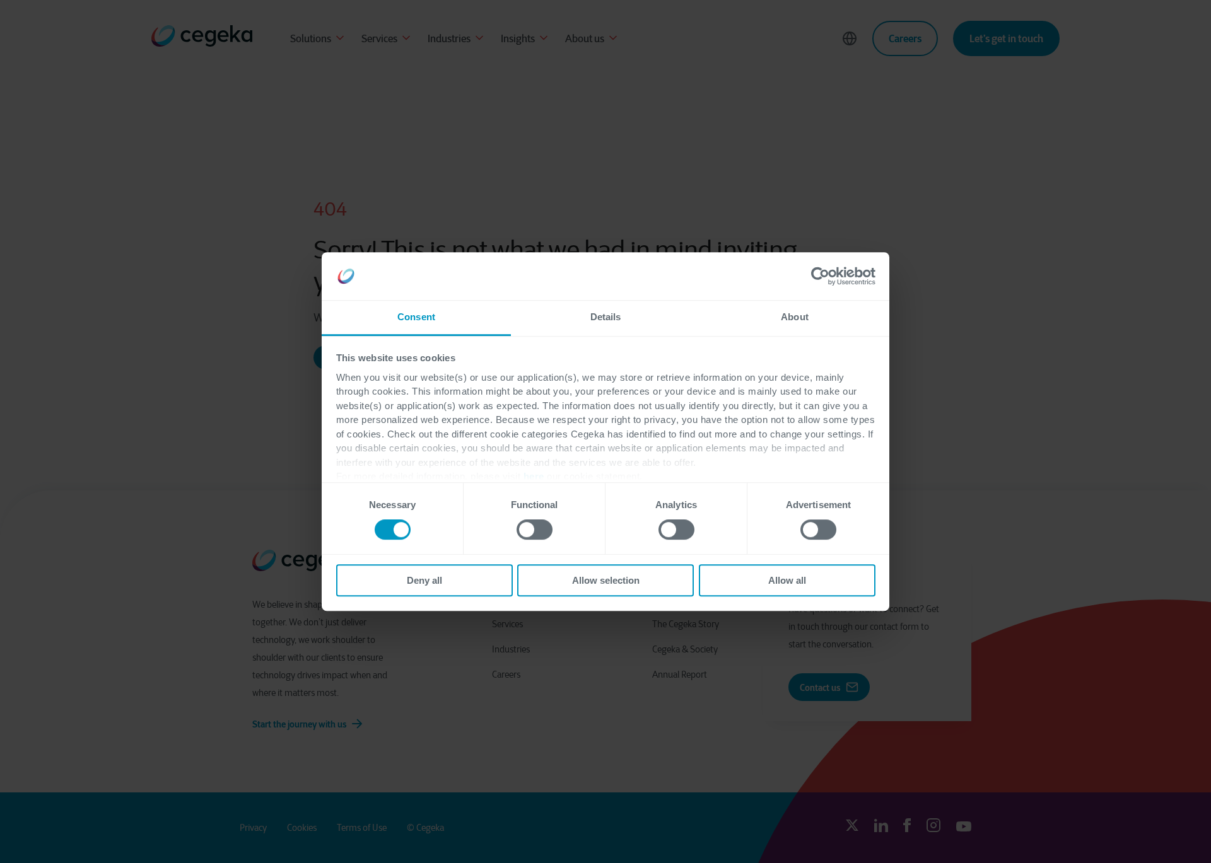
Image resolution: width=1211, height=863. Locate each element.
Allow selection (606, 580)
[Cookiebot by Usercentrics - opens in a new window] (820, 276)
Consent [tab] (416, 317)
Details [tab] (605, 317)
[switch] (535, 529)
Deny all (424, 580)
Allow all (787, 580)
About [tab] (795, 317)
